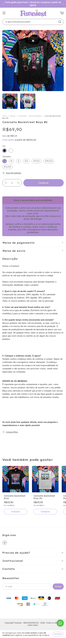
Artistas (13, 116)
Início (4, 116)
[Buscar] (60, 21)
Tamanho (6, 156)
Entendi (58, 634)
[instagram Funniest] (4, 542)
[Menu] (4, 13)
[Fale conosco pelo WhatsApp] (60, 623)
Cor (4, 146)
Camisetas (22, 116)
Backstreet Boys (35, 116)
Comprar (15, 511)
